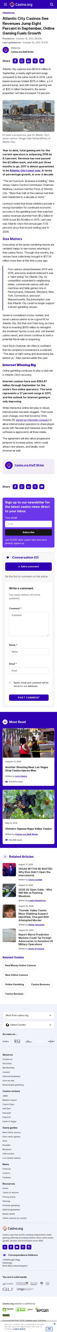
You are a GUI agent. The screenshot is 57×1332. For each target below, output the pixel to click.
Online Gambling (14, 984)
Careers (6, 1072)
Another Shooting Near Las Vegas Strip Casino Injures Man (26, 769)
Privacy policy (9, 1197)
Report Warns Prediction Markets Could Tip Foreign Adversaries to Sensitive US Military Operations (36, 939)
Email (13, 663)
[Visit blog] (29, 1247)
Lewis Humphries (37, 900)
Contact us (8, 1059)
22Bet (5, 1096)
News (6, 1164)
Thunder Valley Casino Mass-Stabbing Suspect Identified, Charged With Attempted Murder (34, 915)
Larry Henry (21, 776)
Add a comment (28, 566)
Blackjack (7, 1149)
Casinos (6, 1173)
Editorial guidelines (11, 1209)
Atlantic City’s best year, (25, 170)
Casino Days (8, 1104)
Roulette (6, 1145)
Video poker (8, 1153)
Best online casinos (12, 1132)
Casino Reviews (14, 993)
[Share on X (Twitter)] (35, 60)
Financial (7, 1169)
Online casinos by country (15, 1218)
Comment (15, 608)
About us (8, 1054)
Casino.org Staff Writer (22, 52)
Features (7, 1177)
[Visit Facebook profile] (11, 1247)
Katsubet (7, 1113)
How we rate (8, 1080)
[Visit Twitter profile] (5, 1247)
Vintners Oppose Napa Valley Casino (28, 828)
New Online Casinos (16, 975)
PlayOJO (7, 1117)
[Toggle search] (51, 4)
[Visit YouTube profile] (17, 1247)
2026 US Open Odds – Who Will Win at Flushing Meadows (35, 893)
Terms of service (11, 1192)
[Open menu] (5, 4)
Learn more (19, 1329)
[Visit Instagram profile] (23, 1247)
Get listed (7, 1063)
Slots (5, 1141)
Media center (9, 1214)
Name (13, 645)
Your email (11, 517)
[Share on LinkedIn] (28, 60)
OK (49, 1329)
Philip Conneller (36, 925)
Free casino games (11, 1136)
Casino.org (31, 1320)
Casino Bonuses (40, 984)
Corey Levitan (35, 879)
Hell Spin (7, 1108)
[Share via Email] (41, 60)
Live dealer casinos (12, 1158)
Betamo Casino (10, 1100)
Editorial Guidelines (11, 1076)
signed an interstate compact (32, 419)
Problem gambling (11, 1205)
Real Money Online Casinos (20, 965)
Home (5, 1188)
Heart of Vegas (9, 1121)
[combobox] (28, 1015)
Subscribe (28, 532)
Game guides (10, 1127)
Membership (8, 1068)
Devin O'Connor (36, 949)
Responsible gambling (13, 1085)
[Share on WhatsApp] (21, 60)
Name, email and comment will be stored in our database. (31, 684)
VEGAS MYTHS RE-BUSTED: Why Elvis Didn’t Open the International (36, 872)
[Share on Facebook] (15, 60)
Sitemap (6, 1201)
